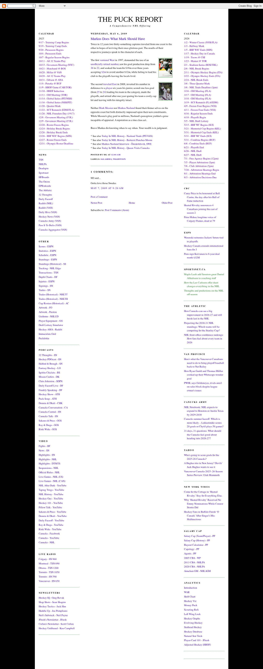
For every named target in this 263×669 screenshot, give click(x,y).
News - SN (44, 450)
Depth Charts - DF (48, 277)
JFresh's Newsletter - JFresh (53, 619)
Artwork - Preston (48, 312)
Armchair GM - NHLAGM (197, 571)
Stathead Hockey (193, 627)
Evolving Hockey (193, 622)
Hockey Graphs (192, 618)
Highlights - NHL (48, 459)
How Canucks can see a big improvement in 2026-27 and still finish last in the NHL (203, 314)
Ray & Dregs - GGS (49, 425)
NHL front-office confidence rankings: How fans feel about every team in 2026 (204, 338)
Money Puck (190, 605)
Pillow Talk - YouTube (50, 507)
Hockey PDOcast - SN (50, 359)
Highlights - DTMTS (49, 463)
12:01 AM (116, 154)
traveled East (110, 84)
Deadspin (44, 168)
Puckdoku (44, 338)
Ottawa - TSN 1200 (49, 568)
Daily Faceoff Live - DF (51, 385)
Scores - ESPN (46, 246)
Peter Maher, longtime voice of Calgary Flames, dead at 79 (200, 219)
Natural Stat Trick (193, 636)
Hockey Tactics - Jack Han (52, 606)
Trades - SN (44, 290)
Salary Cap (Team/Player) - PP (199, 536)
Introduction (190, 587)
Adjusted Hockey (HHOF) (197, 644)
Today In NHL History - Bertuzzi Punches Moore (127, 140)
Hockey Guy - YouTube (51, 498)
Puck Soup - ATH (48, 398)
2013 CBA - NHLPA (194, 562)
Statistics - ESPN (47, 250)
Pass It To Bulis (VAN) (50, 225)
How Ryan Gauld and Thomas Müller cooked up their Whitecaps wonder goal (203, 374)
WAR (187, 592)
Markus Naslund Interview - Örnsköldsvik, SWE (127, 144)
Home (132, 202)
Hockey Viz (190, 601)
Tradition (119, 159)
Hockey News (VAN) (49, 216)
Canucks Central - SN (50, 411)
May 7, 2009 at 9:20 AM (107, 188)
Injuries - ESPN (46, 281)
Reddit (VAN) (46, 207)
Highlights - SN (47, 455)
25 (98, 92)
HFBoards (44, 177)
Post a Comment (99, 196)
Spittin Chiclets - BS (49, 372)
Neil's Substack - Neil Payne (53, 615)
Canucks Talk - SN (48, 416)
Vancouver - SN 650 (49, 581)
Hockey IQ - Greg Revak (51, 597)
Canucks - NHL (47, 542)
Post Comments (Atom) (117, 210)
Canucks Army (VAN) (50, 220)
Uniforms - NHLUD (49, 316)
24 (104, 92)
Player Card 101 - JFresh (196, 640)
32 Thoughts (45, 194)
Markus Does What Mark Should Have (118, 38)
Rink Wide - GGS (48, 429)
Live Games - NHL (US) (51, 476)
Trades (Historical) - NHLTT (53, 294)
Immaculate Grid (47, 334)
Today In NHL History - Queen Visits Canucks (126, 148)
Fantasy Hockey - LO (50, 368)
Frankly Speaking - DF (50, 390)
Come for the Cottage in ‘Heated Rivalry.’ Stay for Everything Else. (203, 493)
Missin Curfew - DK (49, 376)
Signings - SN (46, 285)
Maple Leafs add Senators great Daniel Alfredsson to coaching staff (204, 276)
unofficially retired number (104, 64)
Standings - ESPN (48, 259)
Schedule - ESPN (47, 255)
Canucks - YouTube (49, 538)
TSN (41, 159)
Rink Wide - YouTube (50, 529)
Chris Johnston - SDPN (50, 381)
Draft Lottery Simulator (51, 325)
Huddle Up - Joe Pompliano (53, 610)
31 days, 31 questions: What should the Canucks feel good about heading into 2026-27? (202, 434)
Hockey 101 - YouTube (51, 503)
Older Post (167, 202)
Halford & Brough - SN (50, 363)
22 (98, 68)
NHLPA (43, 164)
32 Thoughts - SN (48, 355)
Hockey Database (193, 631)
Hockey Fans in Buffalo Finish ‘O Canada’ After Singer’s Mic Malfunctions (201, 515)
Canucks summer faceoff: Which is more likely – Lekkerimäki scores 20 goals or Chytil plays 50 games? (204, 422)
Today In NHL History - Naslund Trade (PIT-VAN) (127, 136)
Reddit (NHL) (46, 203)
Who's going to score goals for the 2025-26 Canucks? (201, 457)
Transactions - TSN (48, 272)
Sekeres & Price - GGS (50, 420)
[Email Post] (121, 154)
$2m (103, 72)
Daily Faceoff (46, 199)
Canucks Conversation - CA (53, 407)
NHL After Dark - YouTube (52, 485)
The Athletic (45, 190)
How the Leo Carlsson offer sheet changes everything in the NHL (201, 284)
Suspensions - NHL (49, 468)
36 (92, 68)
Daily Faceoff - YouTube (51, 520)
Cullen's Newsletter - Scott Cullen (56, 624)
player (109, 88)
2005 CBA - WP (192, 558)
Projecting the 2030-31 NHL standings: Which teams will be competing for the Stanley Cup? (202, 326)
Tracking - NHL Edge (50, 268)
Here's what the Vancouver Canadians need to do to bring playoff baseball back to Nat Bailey (204, 362)
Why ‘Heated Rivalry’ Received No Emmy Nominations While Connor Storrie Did (203, 503)
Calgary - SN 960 (48, 559)
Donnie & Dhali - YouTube (53, 516)
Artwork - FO (45, 307)
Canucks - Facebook (49, 533)
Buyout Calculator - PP (196, 545)
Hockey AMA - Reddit (50, 329)
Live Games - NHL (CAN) (52, 481)
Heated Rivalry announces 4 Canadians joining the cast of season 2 (200, 208)
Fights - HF (44, 446)
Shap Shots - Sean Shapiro (52, 602)
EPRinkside (45, 185)
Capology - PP (191, 549)
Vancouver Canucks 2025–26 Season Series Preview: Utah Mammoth (203, 473)
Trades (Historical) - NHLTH (53, 299)
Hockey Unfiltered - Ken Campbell (57, 628)
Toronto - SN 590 (48, 576)
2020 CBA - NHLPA (194, 566)
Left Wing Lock (192, 614)
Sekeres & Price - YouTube (52, 511)
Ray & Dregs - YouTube (51, 525)
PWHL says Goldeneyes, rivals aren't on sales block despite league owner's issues (203, 386)
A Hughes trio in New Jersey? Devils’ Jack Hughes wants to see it (203, 465)
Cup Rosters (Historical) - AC (54, 303)
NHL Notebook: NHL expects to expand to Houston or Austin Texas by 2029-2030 (204, 410)
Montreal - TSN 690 (49, 563)
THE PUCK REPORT (130, 19)
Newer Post (96, 202)
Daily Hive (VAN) (48, 212)
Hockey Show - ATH (49, 394)
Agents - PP (190, 553)
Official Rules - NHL (49, 472)
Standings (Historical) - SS (52, 264)
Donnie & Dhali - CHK (50, 403)
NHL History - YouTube (51, 494)
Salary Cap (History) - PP (197, 540)
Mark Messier (106, 108)
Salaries (106, 159)
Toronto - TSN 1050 (49, 572)
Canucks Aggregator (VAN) (53, 229)
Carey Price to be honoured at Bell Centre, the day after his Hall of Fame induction (202, 197)
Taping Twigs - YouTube (51, 490)
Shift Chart (189, 596)
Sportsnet (44, 172)
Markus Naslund (126, 108)
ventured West (107, 60)
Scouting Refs (191, 609)
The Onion (44, 181)
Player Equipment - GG (51, 320)
